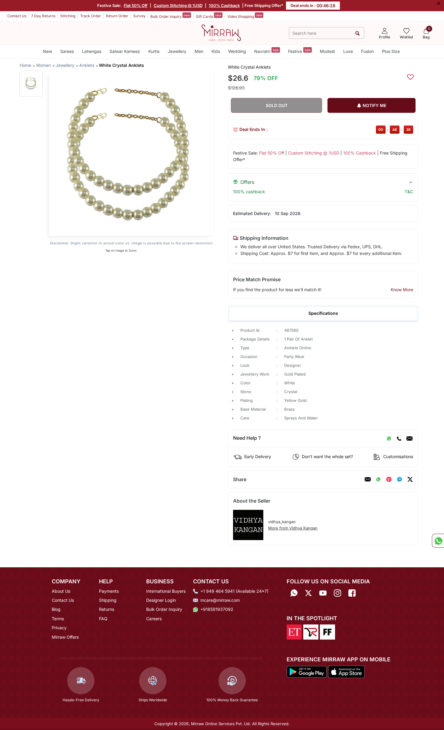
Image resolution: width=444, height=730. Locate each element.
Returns (106, 609)
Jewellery (177, 51)
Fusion (367, 51)
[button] (31, 83)
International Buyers (166, 591)
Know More (402, 289)
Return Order (117, 16)
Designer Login (161, 600)
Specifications (323, 313)
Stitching (67, 16)
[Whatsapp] (294, 593)
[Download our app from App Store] (346, 671)
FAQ (103, 618)
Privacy (59, 627)
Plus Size (391, 51)
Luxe (348, 51)
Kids (216, 51)
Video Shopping (244, 16)
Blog (56, 609)
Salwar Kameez (125, 51)
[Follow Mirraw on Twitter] (308, 593)
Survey (139, 16)
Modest (327, 51)
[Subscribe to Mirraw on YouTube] (323, 593)
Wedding (237, 51)
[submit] (357, 33)
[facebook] (399, 479)
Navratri (266, 51)
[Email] (409, 438)
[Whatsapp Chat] (438, 541)
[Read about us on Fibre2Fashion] (327, 631)
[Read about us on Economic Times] (294, 631)
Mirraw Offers (65, 637)
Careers (154, 618)
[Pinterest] (389, 479)
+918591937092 (216, 609)
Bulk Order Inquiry (170, 16)
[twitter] (410, 479)
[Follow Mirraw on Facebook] (352, 593)
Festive (299, 51)
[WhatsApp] (389, 438)
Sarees (67, 51)
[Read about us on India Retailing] (310, 631)
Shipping (108, 600)
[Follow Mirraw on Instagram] (337, 593)
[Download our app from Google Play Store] (307, 671)
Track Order (90, 16)
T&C (409, 191)
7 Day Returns (43, 16)
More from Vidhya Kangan (292, 528)
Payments (109, 591)
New (47, 51)
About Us (61, 591)
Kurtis (154, 51)
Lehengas (91, 51)
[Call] (398, 438)
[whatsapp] (378, 479)
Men (199, 51)
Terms (58, 618)
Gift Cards (208, 16)
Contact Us (16, 16)
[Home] (221, 32)
